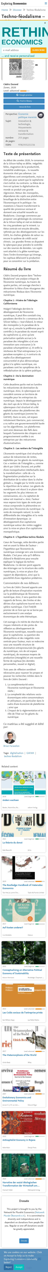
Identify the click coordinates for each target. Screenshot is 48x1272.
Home (5, 10)
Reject (9, 1267)
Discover (17, 10)
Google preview (25, 95)
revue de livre (24, 107)
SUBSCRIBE (38, 51)
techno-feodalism (13, 756)
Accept (19, 1267)
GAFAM (30, 753)
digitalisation (16, 753)
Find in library (25, 101)
